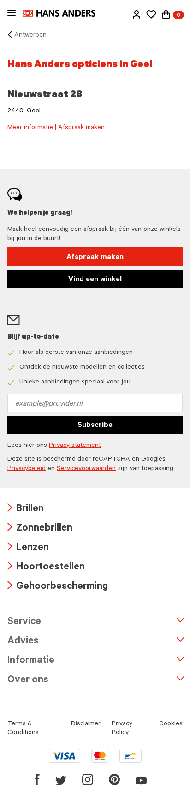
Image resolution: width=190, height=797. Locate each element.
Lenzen (28, 548)
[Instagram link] (87, 779)
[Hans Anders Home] (64, 13)
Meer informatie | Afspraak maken (56, 128)
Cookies (171, 724)
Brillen (25, 509)
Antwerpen (30, 35)
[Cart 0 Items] (166, 14)
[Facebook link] (37, 779)
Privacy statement (75, 446)
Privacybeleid (26, 469)
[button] (136, 14)
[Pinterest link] (114, 779)
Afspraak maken (95, 257)
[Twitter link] (60, 779)
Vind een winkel (95, 280)
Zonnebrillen (39, 529)
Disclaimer (86, 724)
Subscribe (95, 425)
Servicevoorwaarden (86, 469)
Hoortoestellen (46, 568)
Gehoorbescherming (57, 587)
